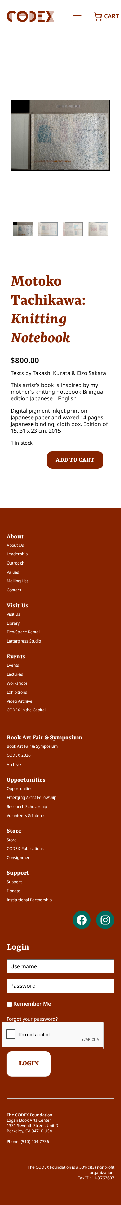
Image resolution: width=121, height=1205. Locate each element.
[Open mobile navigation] (77, 16)
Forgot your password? (32, 1019)
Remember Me (32, 1003)
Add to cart (75, 460)
